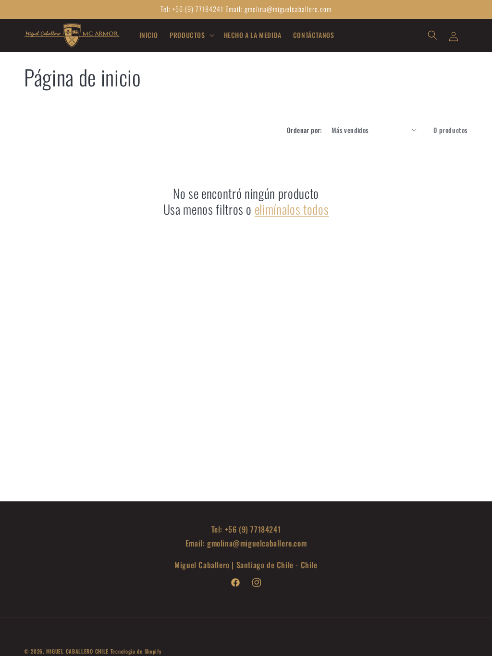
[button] (191, 35)
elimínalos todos (292, 209)
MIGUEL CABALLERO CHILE (78, 651)
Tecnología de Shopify (136, 651)
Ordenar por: (304, 130)
